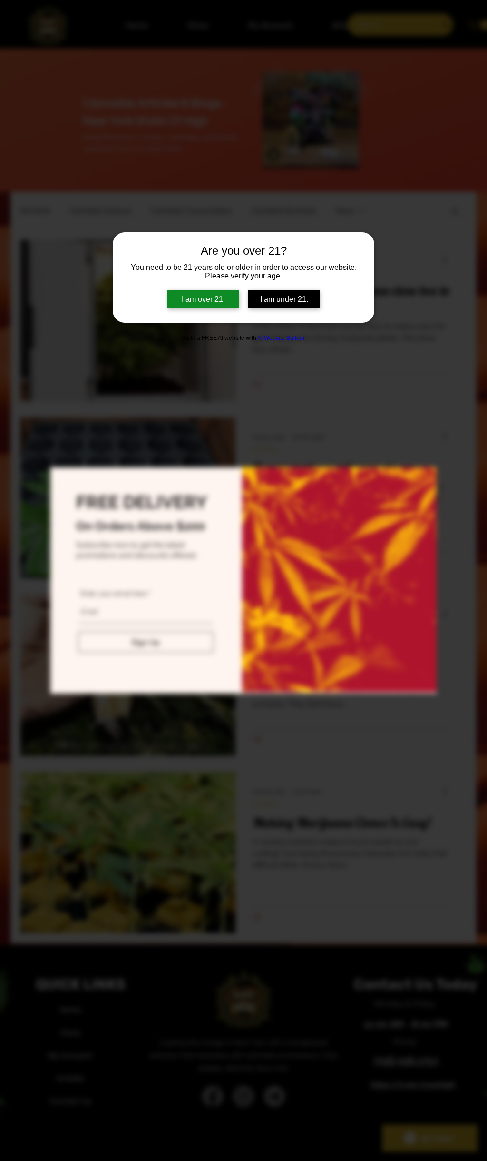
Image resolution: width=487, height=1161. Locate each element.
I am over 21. (203, 299)
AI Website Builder (281, 338)
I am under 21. (284, 299)
